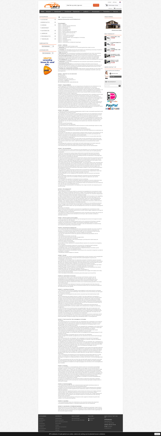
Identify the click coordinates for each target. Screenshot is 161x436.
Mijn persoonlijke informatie (78, 420)
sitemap (115, 2)
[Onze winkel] (113, 28)
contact (109, 2)
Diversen (43, 25)
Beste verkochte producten (61, 421)
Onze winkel (109, 17)
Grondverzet (68, 11)
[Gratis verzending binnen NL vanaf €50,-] (47, 76)
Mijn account (75, 416)
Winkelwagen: (113, 5)
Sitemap (57, 430)
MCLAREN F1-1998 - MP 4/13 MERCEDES (115, 55)
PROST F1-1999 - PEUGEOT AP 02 (115, 61)
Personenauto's (95, 12)
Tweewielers (106, 12)
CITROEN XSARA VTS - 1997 (116, 44)
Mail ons (112, 76)
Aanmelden (119, 8)
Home (42, 11)
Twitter (91, 420)
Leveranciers (43, 50)
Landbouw (85, 12)
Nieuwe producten (59, 420)
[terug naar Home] (59, 17)
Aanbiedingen (58, 418)
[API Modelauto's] (52, 6)
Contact (57, 425)
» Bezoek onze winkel (116, 30)
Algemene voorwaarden (60, 426)
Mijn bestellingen (76, 418)
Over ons (115, 11)
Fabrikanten (43, 43)
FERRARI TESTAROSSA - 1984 (115, 50)
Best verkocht (109, 34)
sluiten (157, 434)
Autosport (48, 12)
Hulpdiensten (76, 12)
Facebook (92, 418)
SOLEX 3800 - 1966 (115, 37)
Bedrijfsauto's (57, 12)
